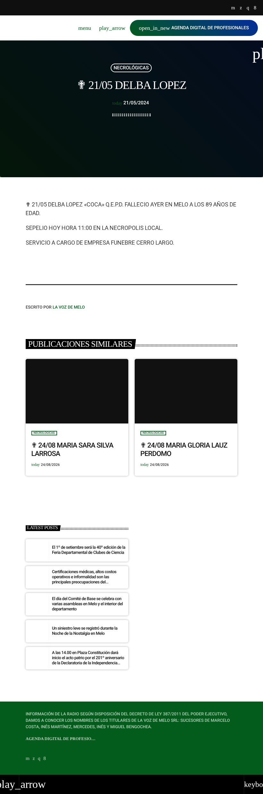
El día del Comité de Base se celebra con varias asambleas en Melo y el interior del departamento (87, 604)
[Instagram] (248, 8)
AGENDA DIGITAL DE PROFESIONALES (194, 28)
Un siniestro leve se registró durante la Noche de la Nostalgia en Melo (84, 631)
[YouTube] (233, 8)
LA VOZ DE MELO (69, 307)
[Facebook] (255, 8)
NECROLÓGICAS (131, 68)
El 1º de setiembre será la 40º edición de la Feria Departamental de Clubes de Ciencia (88, 550)
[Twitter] (241, 8)
